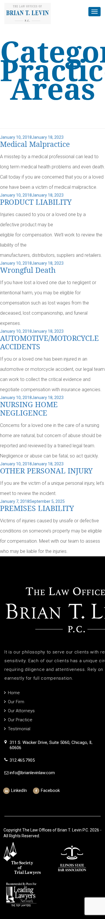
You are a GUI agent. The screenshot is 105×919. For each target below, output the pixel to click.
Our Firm (16, 701)
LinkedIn (19, 790)
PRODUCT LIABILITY (36, 202)
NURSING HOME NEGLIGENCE (29, 408)
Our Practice (20, 719)
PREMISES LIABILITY (37, 508)
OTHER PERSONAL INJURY (46, 471)
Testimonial (19, 728)
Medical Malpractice (35, 144)
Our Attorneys (21, 710)
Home (14, 692)
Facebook (50, 790)
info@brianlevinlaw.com (32, 772)
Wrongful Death (28, 270)
